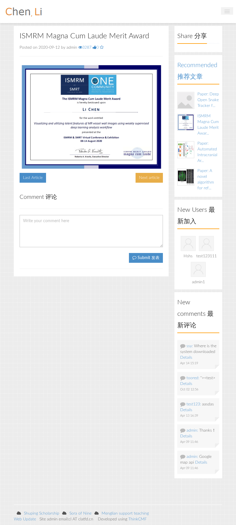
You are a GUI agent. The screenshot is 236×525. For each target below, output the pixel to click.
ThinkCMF (137, 519)
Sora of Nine (80, 513)
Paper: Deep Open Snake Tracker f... (208, 100)
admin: (192, 430)
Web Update (25, 519)
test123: (193, 404)
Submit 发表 (147, 258)
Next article (149, 178)
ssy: (189, 346)
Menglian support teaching (125, 513)
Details (186, 358)
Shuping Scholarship (41, 513)
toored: (192, 378)
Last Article (33, 178)
